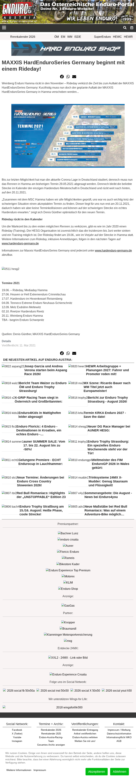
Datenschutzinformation (119, 733)
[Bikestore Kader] (68, 563)
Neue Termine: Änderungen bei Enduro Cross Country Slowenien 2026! (40, 481)
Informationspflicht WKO (119, 737)
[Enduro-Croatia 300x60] (68, 539)
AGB (119, 741)
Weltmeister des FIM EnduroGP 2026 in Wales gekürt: (110, 463)
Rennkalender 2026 (22, 36)
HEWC (117, 36)
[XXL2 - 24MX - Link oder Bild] (68, 657)
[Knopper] (68, 622)
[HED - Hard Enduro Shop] (68, 48)
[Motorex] (68, 576)
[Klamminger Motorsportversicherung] (68, 634)
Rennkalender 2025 (51, 733)
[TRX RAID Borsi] (68, 640)
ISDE (77, 36)
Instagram (17, 741)
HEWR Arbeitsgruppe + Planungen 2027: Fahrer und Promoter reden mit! (107, 370)
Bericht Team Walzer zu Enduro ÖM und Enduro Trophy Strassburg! (43, 387)
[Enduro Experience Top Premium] (68, 570)
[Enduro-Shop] (68, 588)
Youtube (17, 737)
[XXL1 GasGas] (68, 605)
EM (63, 36)
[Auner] (68, 545)
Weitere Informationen (18, 770)
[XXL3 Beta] (68, 674)
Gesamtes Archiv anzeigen (51, 744)
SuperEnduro (102, 36)
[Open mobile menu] (4, 28)
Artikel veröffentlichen (85, 733)
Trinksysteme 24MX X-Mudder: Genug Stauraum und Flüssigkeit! (108, 481)
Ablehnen (119, 771)
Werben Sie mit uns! (85, 741)
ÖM (56, 36)
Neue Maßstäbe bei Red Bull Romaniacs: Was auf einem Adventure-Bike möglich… (105, 510)
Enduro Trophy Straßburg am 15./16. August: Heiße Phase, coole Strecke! (41, 510)
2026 (51, 729)
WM (69, 36)
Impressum (39, 770)
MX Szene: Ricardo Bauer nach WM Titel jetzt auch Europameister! (107, 387)
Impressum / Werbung (119, 730)
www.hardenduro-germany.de (20, 243)
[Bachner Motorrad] (68, 533)
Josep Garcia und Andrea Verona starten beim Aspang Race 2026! (45, 370)
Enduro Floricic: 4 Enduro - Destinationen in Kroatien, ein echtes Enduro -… (38, 430)
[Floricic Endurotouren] (68, 551)
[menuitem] (132, 27)
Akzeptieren (96, 771)
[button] (62, 77)
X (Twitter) (17, 733)
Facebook (17, 730)
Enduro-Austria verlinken (85, 737)
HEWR (128, 36)
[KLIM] (68, 582)
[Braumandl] (68, 628)
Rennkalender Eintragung (85, 730)
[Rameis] (68, 557)
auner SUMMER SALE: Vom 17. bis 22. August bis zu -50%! (44, 445)
